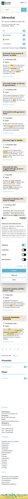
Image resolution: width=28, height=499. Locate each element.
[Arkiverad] (11, 318)
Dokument (14, 44)
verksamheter (5, 26)
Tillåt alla (14, 270)
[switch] (24, 250)
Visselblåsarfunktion (7, 450)
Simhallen (4, 460)
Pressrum (4, 462)
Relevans (11, 48)
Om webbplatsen (6, 480)
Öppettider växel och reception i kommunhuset (10, 442)
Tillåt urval (14, 275)
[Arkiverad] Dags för (13, 140)
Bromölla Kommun (8, 76)
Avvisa (14, 279)
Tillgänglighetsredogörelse (9, 484)
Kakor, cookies (6, 482)
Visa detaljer (19, 266)
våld (18, 24)
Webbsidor (15, 35)
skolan (12, 26)
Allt (14, 30)
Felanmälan (5, 449)
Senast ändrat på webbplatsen (10, 478)
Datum (17, 48)
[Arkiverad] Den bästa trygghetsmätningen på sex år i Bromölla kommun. (13, 168)
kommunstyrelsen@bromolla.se (10, 421)
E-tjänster (4, 454)
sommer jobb (12, 24)
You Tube (4, 467)
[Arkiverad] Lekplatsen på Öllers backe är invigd (13, 289)
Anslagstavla (5, 445)
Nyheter (15, 39)
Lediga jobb (5, 447)
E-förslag (4, 456)
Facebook (4, 464)
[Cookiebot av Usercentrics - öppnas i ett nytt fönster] (19, 218)
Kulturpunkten (6, 458)
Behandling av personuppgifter (10, 476)
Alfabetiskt (23, 48)
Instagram (4, 465)
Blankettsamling (6, 452)
